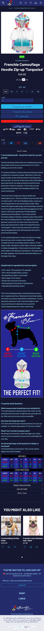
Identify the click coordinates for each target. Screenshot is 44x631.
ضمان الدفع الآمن (22, 126)
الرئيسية (10, 8)
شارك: (3, 140)
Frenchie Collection (22, 60)
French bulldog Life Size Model (10, 539)
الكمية (3, 97)
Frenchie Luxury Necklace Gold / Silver (33, 539)
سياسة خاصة (18, 627)
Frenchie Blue (9, 3)
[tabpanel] (11, 534)
